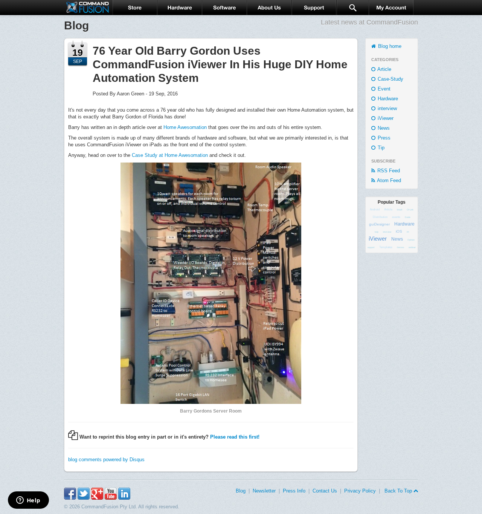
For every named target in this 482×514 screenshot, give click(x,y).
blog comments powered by (106, 459)
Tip (380, 147)
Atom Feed (388, 180)
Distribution (380, 217)
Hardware (387, 98)
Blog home (389, 46)
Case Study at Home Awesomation (170, 155)
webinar (412, 247)
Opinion (411, 240)
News (383, 128)
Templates (385, 247)
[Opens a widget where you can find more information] (28, 500)
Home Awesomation (185, 127)
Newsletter (264, 491)
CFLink (410, 210)
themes (400, 247)
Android (375, 209)
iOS (399, 231)
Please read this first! (234, 437)
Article (383, 69)
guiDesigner (379, 224)
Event (383, 89)
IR (408, 232)
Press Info (294, 491)
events (396, 217)
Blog (241, 491)
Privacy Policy (360, 491)
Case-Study (389, 79)
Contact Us (325, 491)
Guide (407, 217)
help (376, 232)
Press (383, 138)
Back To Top (398, 491)
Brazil (399, 210)
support (371, 247)
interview (386, 108)
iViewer (385, 118)
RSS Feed (388, 170)
